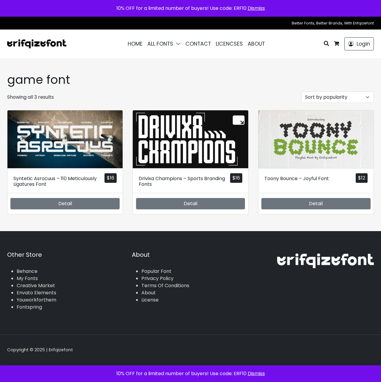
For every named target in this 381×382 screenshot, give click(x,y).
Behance (27, 271)
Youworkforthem (36, 299)
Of (160, 285)
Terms (149, 285)
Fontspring (29, 307)
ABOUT (256, 43)
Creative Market (36, 285)
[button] (179, 44)
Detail (65, 203)
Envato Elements (36, 292)
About (148, 292)
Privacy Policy (157, 278)
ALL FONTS (160, 43)
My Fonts (27, 278)
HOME (135, 43)
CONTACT (198, 43)
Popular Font (156, 271)
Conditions (177, 285)
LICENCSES (229, 43)
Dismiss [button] (256, 8)
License (150, 299)
